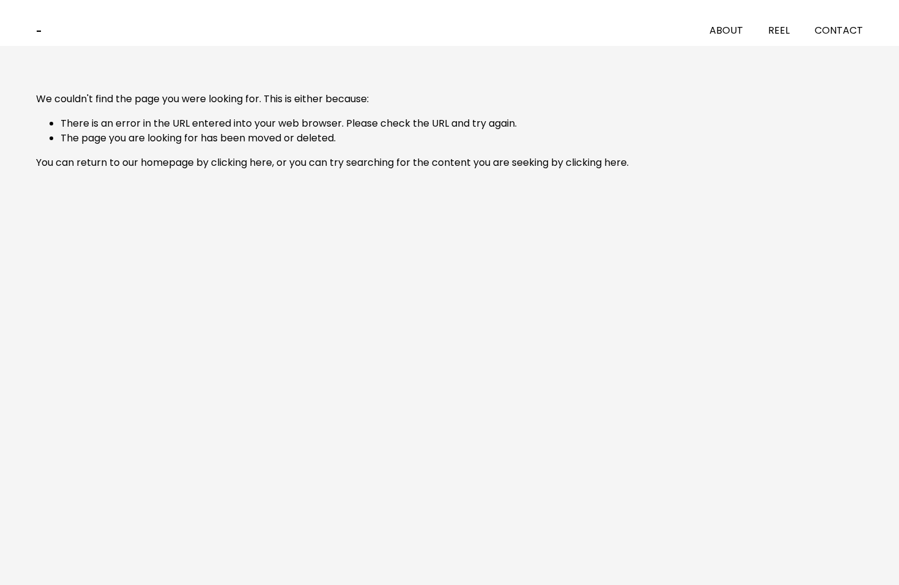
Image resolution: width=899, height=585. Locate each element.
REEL (779, 30)
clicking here (241, 162)
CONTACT (839, 30)
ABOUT (726, 30)
